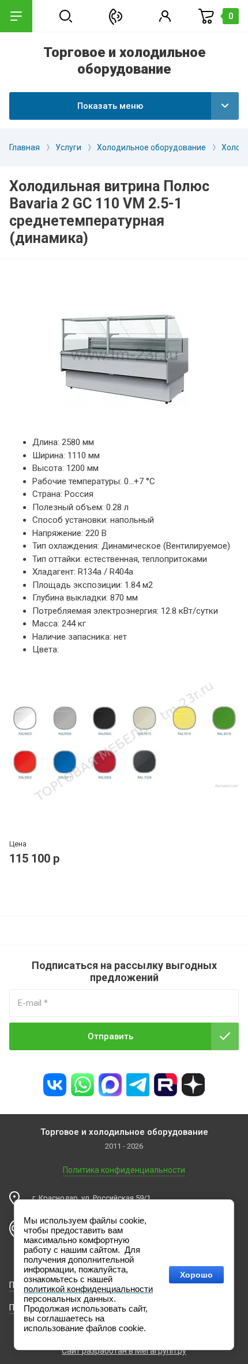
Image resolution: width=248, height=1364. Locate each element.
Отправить (110, 1036)
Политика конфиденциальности (124, 1170)
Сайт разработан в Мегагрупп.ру (124, 1350)
